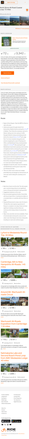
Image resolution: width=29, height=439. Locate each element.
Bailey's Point (16, 137)
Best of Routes (4, 401)
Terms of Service (21, 433)
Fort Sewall (10, 145)
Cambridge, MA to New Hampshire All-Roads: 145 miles (13, 264)
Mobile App (4, 400)
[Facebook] (2, 424)
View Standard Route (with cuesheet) (10, 83)
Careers (3, 410)
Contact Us (4, 413)
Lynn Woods (14, 151)
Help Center (4, 411)
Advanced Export (5, 78)
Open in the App (11, 2)
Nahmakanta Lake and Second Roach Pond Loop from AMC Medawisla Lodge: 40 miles (14, 357)
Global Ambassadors (6, 403)
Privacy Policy (4, 435)
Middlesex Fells (21, 154)
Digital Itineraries (17, 401)
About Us (3, 408)
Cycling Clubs (17, 396)
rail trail (26, 129)
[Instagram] (8, 424)
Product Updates (5, 394)
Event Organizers (17, 398)
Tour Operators (17, 400)
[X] (5, 424)
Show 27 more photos (23, 28)
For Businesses (17, 394)
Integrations (4, 396)
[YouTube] (10, 424)
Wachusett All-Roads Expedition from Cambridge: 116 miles (14, 324)
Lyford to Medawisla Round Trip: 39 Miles (14, 233)
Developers (4, 398)
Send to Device (7, 73)
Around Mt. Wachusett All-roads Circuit (13, 293)
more (2, 257)
